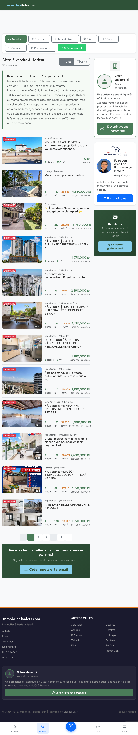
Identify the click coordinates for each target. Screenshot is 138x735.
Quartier (40, 38)
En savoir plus (116, 198)
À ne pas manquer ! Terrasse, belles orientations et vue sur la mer (65, 376)
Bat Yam (110, 645)
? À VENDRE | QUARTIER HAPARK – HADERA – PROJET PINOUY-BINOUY (66, 310)
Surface (16, 47)
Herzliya (110, 629)
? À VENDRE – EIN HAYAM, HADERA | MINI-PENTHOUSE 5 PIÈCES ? (64, 409)
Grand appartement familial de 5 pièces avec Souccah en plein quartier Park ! (66, 442)
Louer (5, 636)
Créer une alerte (73, 47)
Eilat (73, 645)
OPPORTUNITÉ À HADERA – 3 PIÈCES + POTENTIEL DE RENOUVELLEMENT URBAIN (64, 343)
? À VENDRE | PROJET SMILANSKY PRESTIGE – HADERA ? (67, 244)
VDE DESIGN (71, 711)
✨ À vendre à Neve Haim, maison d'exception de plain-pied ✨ (67, 209)
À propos (7, 657)
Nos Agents (9, 646)
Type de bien (66, 38)
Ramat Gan (112, 650)
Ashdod (75, 629)
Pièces (109, 38)
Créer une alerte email (48, 569)
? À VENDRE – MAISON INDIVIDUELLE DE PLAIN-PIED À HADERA (65, 475)
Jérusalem (77, 624)
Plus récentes (42, 47)
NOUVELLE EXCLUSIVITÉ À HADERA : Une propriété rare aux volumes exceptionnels (66, 145)
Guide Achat (9, 651)
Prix (89, 38)
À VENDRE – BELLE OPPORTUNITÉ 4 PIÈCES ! (67, 506)
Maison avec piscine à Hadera (64, 175)
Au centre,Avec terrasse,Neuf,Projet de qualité (65, 275)
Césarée (110, 624)
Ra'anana (76, 635)
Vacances (7, 641)
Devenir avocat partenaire (70, 692)
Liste (68, 61)
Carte (83, 61)
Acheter (17, 38)
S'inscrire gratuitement (115, 246)
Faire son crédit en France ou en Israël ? (123, 166)
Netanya (111, 635)
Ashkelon (111, 640)
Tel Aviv (75, 640)
